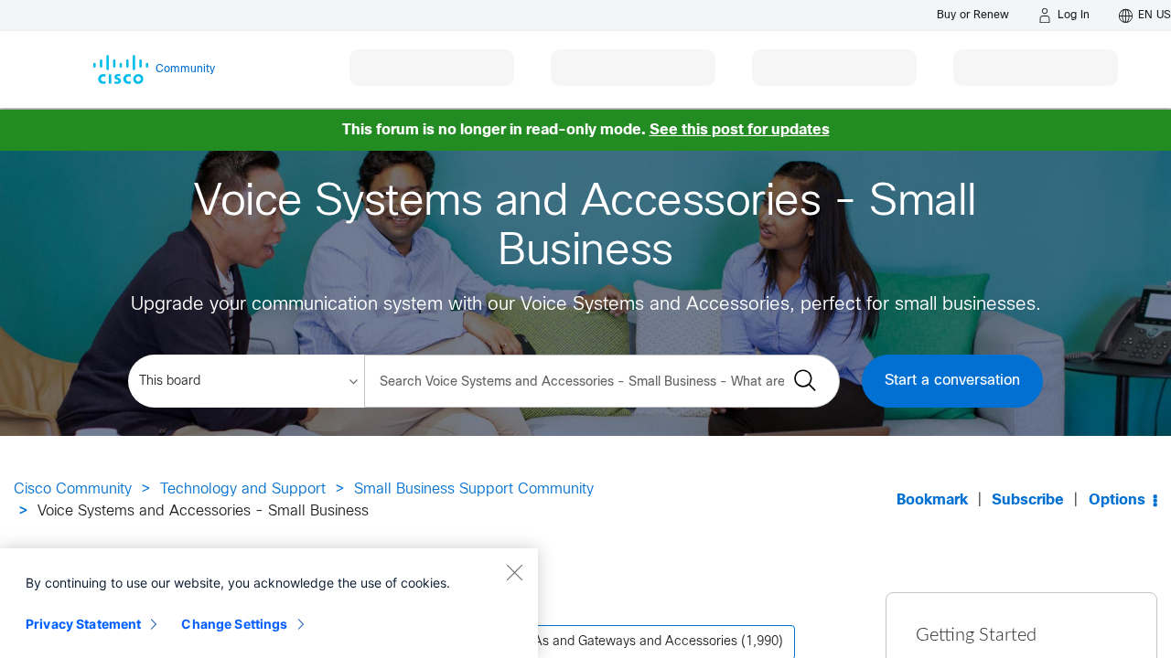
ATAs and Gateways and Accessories (627, 642)
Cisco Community (73, 489)
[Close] (514, 572)
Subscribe (1028, 500)
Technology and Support (243, 489)
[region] (269, 603)
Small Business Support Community (474, 489)
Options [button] (1117, 500)
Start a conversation (952, 380)
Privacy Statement (83, 623)
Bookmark (932, 500)
